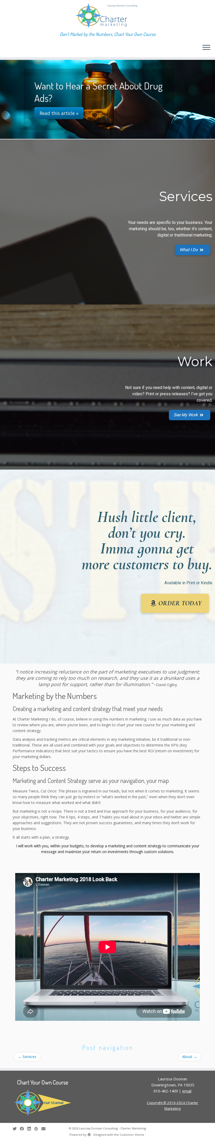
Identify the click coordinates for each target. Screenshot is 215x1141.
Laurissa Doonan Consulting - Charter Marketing (112, 1128)
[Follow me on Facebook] (23, 1129)
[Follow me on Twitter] (16, 1129)
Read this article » (59, 107)
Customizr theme (132, 1135)
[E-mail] (45, 1129)
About (189, 1056)
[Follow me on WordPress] (37, 1129)
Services (27, 1056)
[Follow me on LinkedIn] (30, 1129)
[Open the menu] (206, 48)
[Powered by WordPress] (89, 1133)
